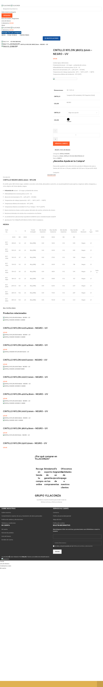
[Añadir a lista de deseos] (10, 323)
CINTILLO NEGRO (13, 44)
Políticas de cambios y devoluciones (83, 546)
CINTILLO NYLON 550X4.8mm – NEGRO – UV (25, 345)
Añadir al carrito (61, 143)
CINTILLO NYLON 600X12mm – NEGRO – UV (25, 360)
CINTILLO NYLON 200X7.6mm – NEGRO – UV (25, 377)
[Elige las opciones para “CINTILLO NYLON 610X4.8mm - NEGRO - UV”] (5, 323)
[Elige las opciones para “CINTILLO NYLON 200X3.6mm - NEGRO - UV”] (5, 407)
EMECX (59, 158)
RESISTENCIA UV (79, 156)
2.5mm (61, 156)
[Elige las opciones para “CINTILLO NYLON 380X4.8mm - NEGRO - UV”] (5, 424)
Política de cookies (59, 523)
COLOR (56, 120)
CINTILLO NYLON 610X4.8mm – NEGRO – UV (25, 328)
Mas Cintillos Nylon (9, 308)
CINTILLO (57, 113)
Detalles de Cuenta (7, 540)
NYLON (72, 156)
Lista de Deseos (6, 536)
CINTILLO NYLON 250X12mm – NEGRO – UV (25, 443)
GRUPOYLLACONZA (52, 38)
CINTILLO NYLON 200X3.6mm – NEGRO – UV (25, 411)
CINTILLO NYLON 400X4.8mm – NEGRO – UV (25, 394)
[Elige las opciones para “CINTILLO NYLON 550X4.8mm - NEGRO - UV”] (5, 340)
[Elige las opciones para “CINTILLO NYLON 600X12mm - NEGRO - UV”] (5, 355)
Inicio (5, 44)
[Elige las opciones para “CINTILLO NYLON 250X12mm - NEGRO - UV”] (5, 439)
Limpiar (69, 121)
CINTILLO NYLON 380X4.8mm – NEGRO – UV (25, 428)
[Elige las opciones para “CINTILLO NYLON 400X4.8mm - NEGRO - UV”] (5, 389)
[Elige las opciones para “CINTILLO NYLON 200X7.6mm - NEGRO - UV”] (5, 372)
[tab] (51, 175)
